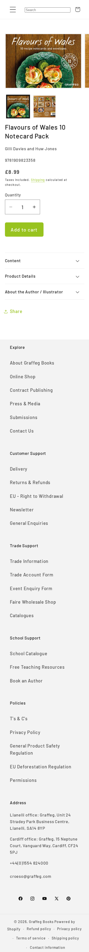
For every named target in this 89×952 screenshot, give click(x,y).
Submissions (24, 417)
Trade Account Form (31, 574)
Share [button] (16, 311)
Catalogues (22, 615)
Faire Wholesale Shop (33, 602)
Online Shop (23, 376)
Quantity (13, 194)
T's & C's (19, 718)
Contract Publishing (31, 390)
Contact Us (22, 431)
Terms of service (31, 938)
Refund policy (39, 929)
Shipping (38, 180)
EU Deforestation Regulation (40, 766)
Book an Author (26, 680)
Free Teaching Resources (37, 667)
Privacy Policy (25, 732)
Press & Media (25, 403)
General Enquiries (29, 523)
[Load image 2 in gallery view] (44, 106)
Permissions (23, 780)
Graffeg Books (41, 922)
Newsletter (22, 509)
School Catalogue (28, 653)
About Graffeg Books (32, 363)
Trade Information (29, 561)
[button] (13, 9)
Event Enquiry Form (31, 588)
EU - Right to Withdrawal (36, 496)
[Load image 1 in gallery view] (18, 106)
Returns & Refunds (30, 482)
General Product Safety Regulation (35, 749)
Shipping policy (65, 938)
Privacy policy (69, 929)
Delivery (18, 469)
